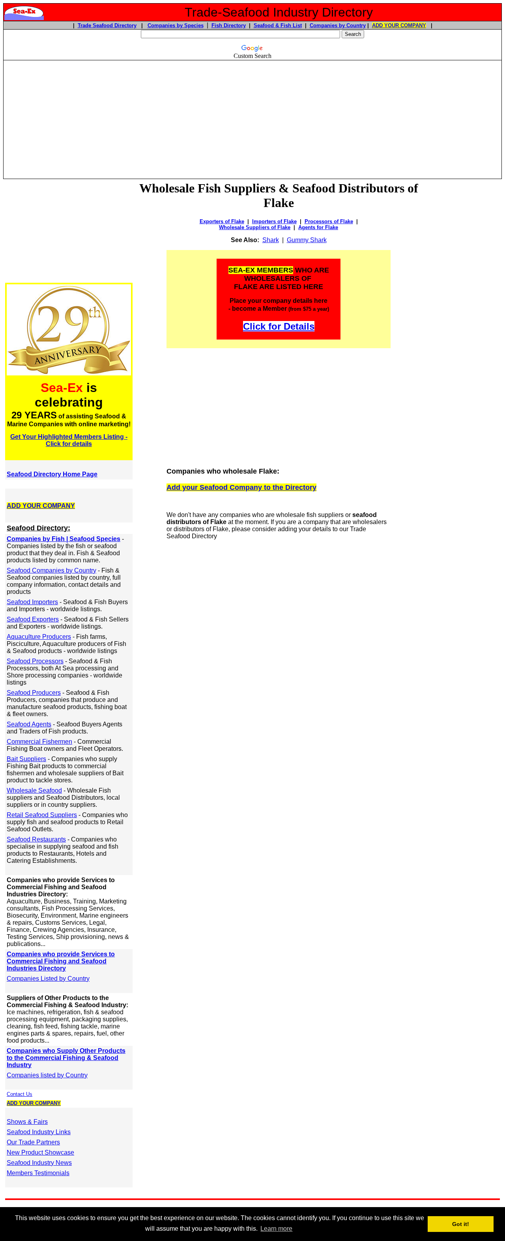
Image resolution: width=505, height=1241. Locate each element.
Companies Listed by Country (48, 978)
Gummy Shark (307, 240)
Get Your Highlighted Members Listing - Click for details (68, 440)
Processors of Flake (329, 221)
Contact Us (19, 1094)
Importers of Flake (274, 221)
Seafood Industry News (39, 1162)
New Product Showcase (40, 1152)
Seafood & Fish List (278, 25)
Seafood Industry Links (39, 1132)
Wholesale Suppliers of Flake (254, 227)
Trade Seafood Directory (107, 25)
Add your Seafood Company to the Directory (241, 487)
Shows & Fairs (27, 1121)
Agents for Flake (318, 227)
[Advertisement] (252, 116)
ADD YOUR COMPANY (399, 25)
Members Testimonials (38, 1173)
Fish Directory (228, 25)
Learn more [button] (276, 1228)
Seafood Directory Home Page (52, 474)
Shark (270, 240)
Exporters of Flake (222, 221)
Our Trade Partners (33, 1142)
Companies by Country (338, 25)
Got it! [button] (460, 1224)
